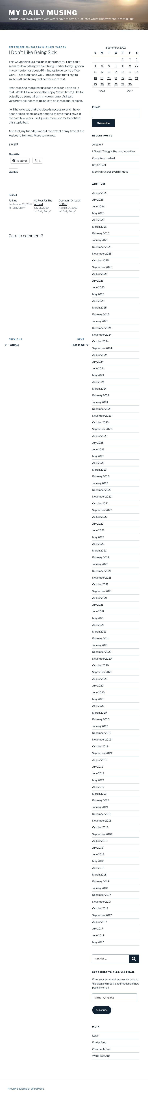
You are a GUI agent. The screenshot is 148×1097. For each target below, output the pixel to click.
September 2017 (102, 915)
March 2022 (99, 550)
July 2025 (97, 280)
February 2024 (100, 395)
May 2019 (98, 780)
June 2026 (98, 206)
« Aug (102, 90)
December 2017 (101, 894)
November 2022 (101, 496)
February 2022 (100, 557)
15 (122, 71)
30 (130, 84)
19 (102, 78)
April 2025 (98, 300)
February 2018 (100, 881)
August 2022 (99, 516)
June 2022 (98, 530)
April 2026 (98, 219)
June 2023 (98, 449)
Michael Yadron (54, 47)
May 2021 (98, 618)
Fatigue (13, 200)
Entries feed (99, 1042)
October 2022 (100, 503)
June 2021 (98, 611)
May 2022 (98, 537)
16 (130, 71)
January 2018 (100, 888)
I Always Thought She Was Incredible (113, 151)
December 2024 (101, 327)
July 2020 (98, 685)
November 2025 (102, 253)
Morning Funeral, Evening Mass (110, 171)
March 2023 (99, 469)
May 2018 (98, 861)
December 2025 (101, 246)
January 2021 (100, 645)
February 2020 (100, 719)
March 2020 (99, 712)
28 (115, 84)
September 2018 (102, 834)
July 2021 (97, 604)
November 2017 (101, 901)
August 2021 (99, 597)
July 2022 (97, 523)
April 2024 (98, 381)
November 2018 (101, 820)
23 (130, 78)
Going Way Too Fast (103, 158)
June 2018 (98, 854)
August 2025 (99, 273)
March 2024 (99, 388)
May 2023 (98, 456)
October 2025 (100, 260)
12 (102, 71)
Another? (97, 144)
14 (116, 71)
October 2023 (100, 422)
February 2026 (100, 233)
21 (116, 78)
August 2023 (99, 435)
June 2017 (98, 935)
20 (109, 78)
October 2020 (100, 665)
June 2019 (98, 773)
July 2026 (97, 199)
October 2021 (100, 584)
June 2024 (98, 368)
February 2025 (100, 314)
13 (109, 71)
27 (109, 84)
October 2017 (100, 908)
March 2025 (99, 307)
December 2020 (102, 651)
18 (95, 78)
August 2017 (99, 921)
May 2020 (98, 699)
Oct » (130, 90)
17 (136, 71)
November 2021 (101, 577)
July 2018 (97, 847)
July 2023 (97, 442)
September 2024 (102, 348)
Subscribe (102, 1009)
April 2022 (98, 543)
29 (122, 84)
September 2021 (102, 591)
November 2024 (102, 334)
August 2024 (99, 354)
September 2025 (102, 267)
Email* (96, 106)
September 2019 (102, 753)
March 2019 (99, 793)
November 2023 (102, 415)
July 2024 (97, 361)
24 (136, 78)
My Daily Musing (43, 13)
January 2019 (100, 807)
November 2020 (102, 658)
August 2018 (99, 840)
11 (95, 71)
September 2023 (102, 429)
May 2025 (98, 294)
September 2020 (102, 672)
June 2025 (98, 287)
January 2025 (100, 321)
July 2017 (97, 928)
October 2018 (100, 827)
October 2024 (100, 341)
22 (122, 78)
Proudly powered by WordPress (26, 1088)
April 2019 (98, 786)
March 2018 (99, 874)
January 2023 (100, 483)
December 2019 (101, 732)
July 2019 (97, 766)
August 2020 (100, 678)
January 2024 (100, 402)
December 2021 (101, 570)
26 (102, 84)
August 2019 (99, 759)
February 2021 (100, 638)
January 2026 (100, 240)
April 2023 (98, 462)
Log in (95, 1035)
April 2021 (98, 624)
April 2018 (98, 867)
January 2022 (100, 564)
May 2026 (98, 213)
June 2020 (98, 692)
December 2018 (101, 813)
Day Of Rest (99, 164)
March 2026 (99, 226)
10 (136, 65)
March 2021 (99, 631)
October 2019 (100, 746)
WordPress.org (101, 1055)
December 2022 (101, 489)
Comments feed (101, 1049)
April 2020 (98, 705)
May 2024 (98, 375)
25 (95, 84)
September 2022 (102, 510)
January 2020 (100, 726)
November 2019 (101, 739)
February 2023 (100, 476)
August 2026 (99, 192)
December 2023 (101, 408)
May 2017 (98, 942)
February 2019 (100, 800)
